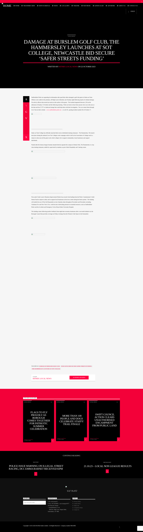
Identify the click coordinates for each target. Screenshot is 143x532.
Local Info (65, 5)
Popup (132, 11)
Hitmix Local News (68, 67)
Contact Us (133, 5)
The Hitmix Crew (29, 5)
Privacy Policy (77, 501)
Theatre (76, 5)
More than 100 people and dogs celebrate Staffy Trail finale (71, 420)
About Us (122, 5)
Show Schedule (44, 5)
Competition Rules (78, 507)
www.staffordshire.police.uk (54, 110)
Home (17, 5)
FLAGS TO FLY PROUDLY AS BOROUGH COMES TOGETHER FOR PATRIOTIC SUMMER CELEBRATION (38, 420)
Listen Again (99, 5)
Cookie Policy (77, 503)
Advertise (111, 5)
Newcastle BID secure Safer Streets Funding (76, 366)
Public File (76, 505)
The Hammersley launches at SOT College (46, 368)
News (56, 5)
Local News (71, 36)
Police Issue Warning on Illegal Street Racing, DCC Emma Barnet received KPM (36, 467)
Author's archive (79, 377)
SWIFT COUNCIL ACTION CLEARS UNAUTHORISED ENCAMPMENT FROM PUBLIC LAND (104, 420)
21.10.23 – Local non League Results (107, 466)
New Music (87, 5)
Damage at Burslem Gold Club (49, 366)
